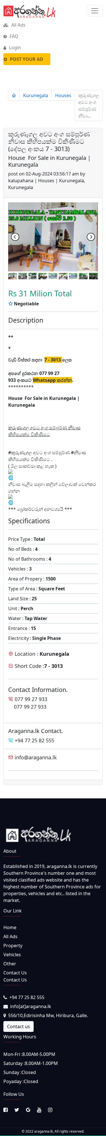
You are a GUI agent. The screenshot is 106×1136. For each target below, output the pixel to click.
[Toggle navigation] (95, 10)
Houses (63, 95)
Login (14, 47)
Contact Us (15, 973)
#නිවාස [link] (78, 452)
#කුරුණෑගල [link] (20, 452)
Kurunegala (35, 95)
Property (12, 945)
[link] (18, 428)
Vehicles (12, 954)
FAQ (13, 36)
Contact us (18, 1026)
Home (9, 927)
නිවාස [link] (74, 428)
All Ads (17, 25)
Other (9, 964)
